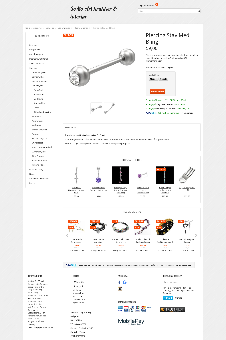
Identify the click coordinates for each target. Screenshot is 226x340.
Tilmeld (168, 298)
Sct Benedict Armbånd (98, 240)
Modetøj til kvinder (166, 108)
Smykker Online (164, 104)
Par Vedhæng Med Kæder (187, 240)
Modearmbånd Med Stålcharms (120, 240)
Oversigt (31, 324)
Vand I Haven (33, 318)
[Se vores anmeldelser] (172, 309)
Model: (155, 75)
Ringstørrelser (34, 310)
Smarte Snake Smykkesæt (76, 240)
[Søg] (199, 11)
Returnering (33, 292)
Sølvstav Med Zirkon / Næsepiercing (143, 190)
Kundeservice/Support (38, 284)
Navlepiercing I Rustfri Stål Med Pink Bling (120, 190)
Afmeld (178, 298)
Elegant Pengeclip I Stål (187, 188)
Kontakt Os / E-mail (36, 281)
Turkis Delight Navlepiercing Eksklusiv (165, 190)
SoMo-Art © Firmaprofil (38, 295)
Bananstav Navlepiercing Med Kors (76, 190)
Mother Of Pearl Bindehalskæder (143, 240)
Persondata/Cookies (37, 315)
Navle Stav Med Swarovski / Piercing (98, 188)
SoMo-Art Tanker (35, 301)
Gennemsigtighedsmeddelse (40, 327)
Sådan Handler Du (36, 287)
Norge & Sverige (35, 304)
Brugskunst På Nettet (37, 321)
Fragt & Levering (35, 289)
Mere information (154, 60)
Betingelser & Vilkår (36, 313)
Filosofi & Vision (35, 298)
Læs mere (188, 112)
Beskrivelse (70, 127)
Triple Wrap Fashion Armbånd (165, 240)
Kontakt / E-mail (78, 332)
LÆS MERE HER (184, 265)
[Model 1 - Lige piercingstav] (102, 66)
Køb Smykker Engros (37, 307)
